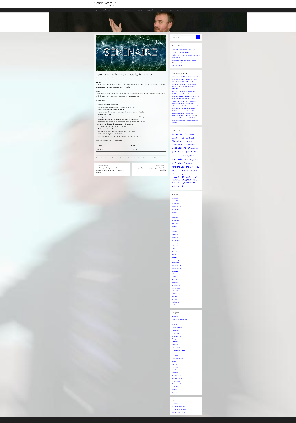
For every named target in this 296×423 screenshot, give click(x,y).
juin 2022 (174, 276)
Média (170, 10)
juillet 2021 (175, 291)
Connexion (175, 404)
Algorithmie (190, 138)
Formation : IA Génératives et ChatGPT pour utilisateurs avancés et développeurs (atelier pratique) (185, 120)
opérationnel (176, 174)
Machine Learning (143, 158)
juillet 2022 (175, 274)
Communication (187, 141)
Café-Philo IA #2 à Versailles (180, 52)
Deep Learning (116, 158)
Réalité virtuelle (178, 183)
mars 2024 (175, 232)
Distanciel (150, 10)
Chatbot (177, 141)
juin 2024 (174, 226)
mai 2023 (174, 251)
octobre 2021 (176, 288)
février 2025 (175, 220)
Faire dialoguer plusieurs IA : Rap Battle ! (184, 49)
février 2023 (175, 260)
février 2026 (175, 203)
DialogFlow (175, 339)
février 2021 (175, 302)
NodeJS (178, 171)
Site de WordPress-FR (178, 412)
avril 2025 (175, 215)
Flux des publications (178, 406)
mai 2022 (174, 279)
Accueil (97, 10)
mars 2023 (175, 257)
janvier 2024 (175, 234)
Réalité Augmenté (179, 180)
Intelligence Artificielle (132, 158)
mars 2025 (175, 217)
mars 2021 (175, 299)
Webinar (162, 158)
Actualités (179, 134)
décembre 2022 (176, 265)
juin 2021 (174, 293)
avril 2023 (175, 254)
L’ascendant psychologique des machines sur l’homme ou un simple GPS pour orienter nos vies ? (185, 96)
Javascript (188, 163)
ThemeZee (116, 420)
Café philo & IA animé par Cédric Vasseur (184, 60)
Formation (117, 10)
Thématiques (138, 10)
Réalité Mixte (192, 180)
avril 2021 (174, 296)
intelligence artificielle (178, 353)
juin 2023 (174, 248)
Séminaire (127, 10)
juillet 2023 (175, 246)
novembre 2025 (176, 209)
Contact (179, 10)
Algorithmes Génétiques (104, 158)
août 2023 (175, 243)
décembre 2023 (176, 237)
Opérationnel (160, 10)
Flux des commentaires (179, 409)
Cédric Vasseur (105, 3)
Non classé (189, 170)
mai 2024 (174, 229)
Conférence (106, 10)
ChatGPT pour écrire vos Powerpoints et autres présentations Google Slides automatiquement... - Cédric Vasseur (184, 103)
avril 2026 (175, 201)
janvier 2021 (175, 305)
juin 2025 (174, 212)
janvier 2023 (175, 262)
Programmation (186, 174)
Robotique (191, 177)
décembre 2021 (176, 285)
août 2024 (175, 223)
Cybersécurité (190, 144)
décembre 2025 (176, 206)
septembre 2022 (177, 268)
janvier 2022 (175, 282)
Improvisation (178, 155)
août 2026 (175, 198)
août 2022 (175, 271)
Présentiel (151, 158)
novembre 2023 (176, 240)
